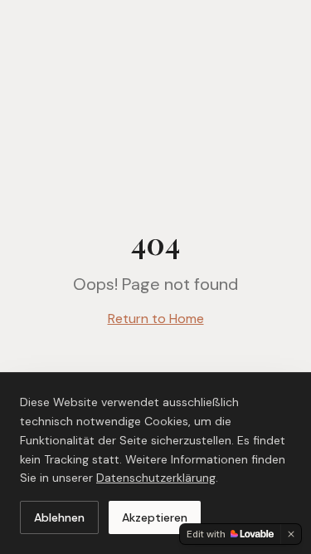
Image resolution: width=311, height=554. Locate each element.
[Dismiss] (291, 534)
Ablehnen (59, 517)
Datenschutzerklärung (156, 477)
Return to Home (156, 318)
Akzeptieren (154, 517)
